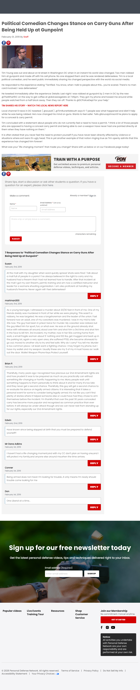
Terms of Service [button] (70, 670)
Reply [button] (94, 296)
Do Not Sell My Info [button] (113, 670)
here (50, 185)
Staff (26, 36)
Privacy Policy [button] (91, 670)
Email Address (50, 204)
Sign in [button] (92, 195)
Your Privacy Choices (43, 673)
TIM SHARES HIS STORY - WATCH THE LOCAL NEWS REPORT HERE (35, 105)
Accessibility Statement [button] (14, 673)
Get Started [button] (118, 619)
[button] (4, 43)
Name (13, 204)
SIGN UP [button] (92, 573)
